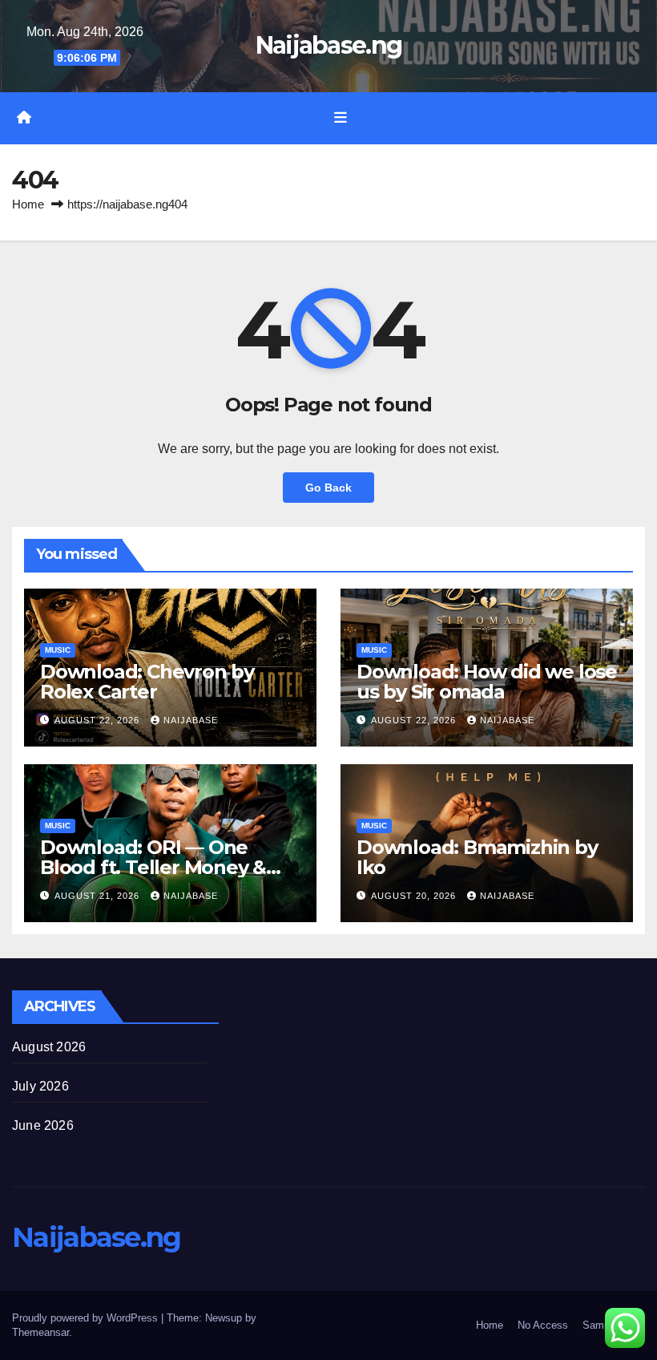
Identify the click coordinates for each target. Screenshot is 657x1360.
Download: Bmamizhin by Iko (477, 857)
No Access (543, 1325)
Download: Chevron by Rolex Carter (147, 681)
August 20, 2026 (415, 896)
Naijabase (190, 720)
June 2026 (43, 1125)
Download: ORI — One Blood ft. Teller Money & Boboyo (153, 867)
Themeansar (40, 1332)
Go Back (328, 487)
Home (28, 204)
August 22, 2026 (98, 720)
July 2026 (40, 1086)
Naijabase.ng (329, 45)
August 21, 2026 (98, 896)
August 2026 (49, 1047)
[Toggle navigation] (340, 118)
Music (58, 650)
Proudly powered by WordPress (86, 1318)
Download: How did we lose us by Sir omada (487, 681)
